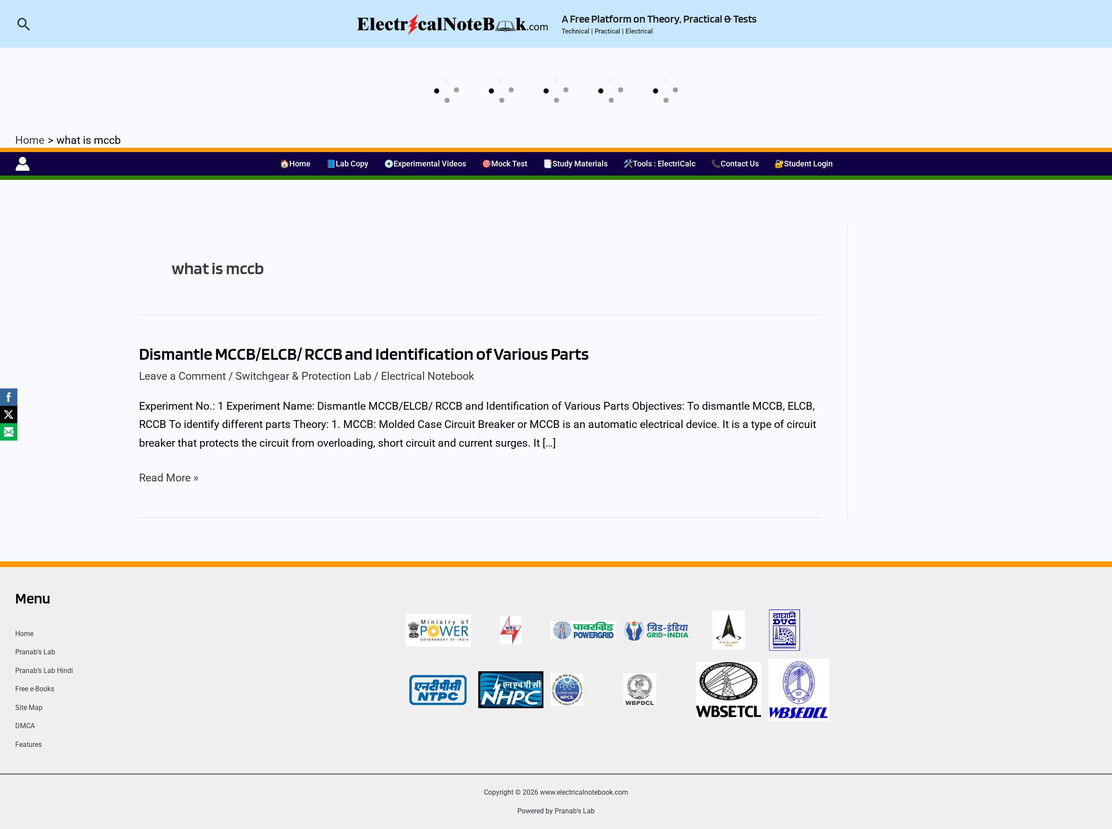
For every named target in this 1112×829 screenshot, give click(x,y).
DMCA (25, 726)
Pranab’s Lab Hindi (44, 671)
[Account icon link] (22, 163)
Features (28, 744)
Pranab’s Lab (35, 652)
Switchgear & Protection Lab (303, 376)
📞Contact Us (735, 163)
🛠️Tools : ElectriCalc (659, 163)
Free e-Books (34, 689)
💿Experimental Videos (425, 163)
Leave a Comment (182, 376)
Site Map (29, 707)
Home (24, 634)
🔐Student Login (803, 163)
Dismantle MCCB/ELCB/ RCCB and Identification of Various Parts (364, 353)
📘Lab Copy (347, 163)
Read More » (169, 477)
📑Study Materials (575, 163)
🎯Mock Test (504, 163)
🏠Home (295, 163)
